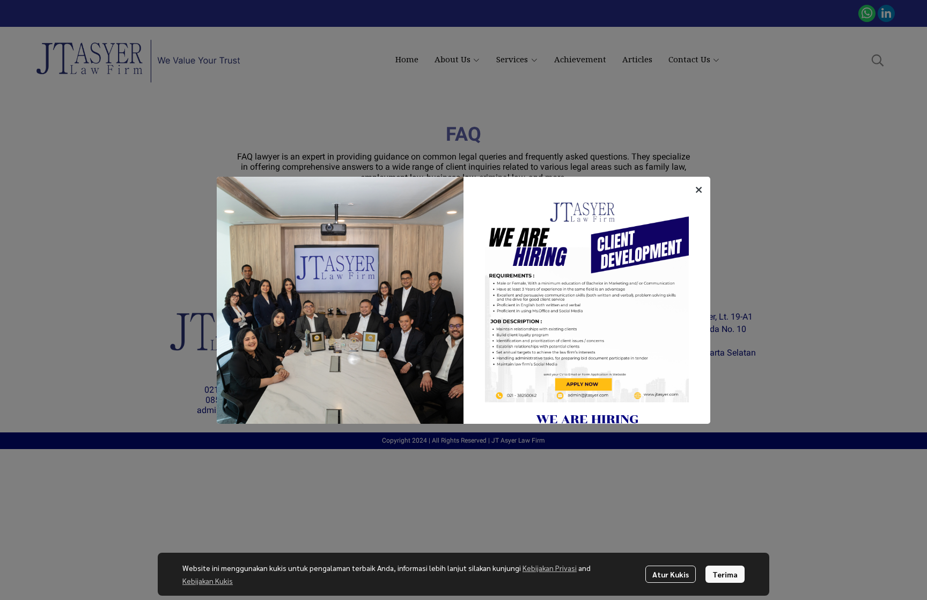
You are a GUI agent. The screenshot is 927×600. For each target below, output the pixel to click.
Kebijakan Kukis (207, 580)
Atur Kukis (670, 574)
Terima (725, 574)
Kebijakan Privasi (550, 568)
